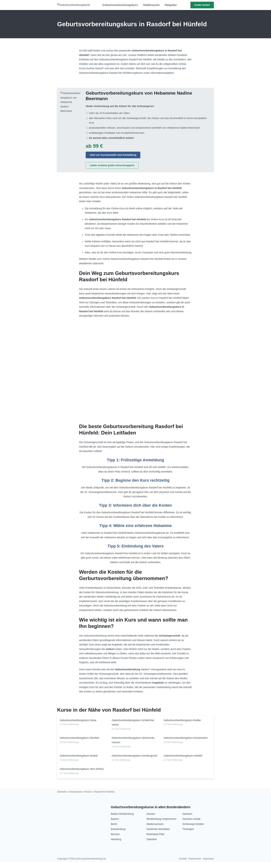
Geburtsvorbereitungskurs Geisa (78, 720)
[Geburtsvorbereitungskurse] (73, 4)
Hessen (88, 792)
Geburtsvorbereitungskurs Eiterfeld (79, 737)
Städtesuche (151, 4)
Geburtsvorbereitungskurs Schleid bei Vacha (133, 722)
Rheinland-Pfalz (155, 834)
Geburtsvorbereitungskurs (120, 4)
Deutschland (75, 792)
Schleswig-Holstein (193, 824)
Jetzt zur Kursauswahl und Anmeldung (113, 154)
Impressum (208, 858)
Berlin (114, 824)
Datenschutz (194, 858)
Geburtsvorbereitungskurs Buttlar (182, 720)
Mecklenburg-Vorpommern (161, 819)
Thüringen (188, 829)
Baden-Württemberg (122, 813)
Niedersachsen (155, 824)
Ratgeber (171, 4)
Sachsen (187, 813)
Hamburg (116, 839)
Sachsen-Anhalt (191, 819)
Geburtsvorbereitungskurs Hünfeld (183, 755)
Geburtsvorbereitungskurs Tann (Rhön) (82, 769)
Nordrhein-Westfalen (158, 829)
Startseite (62, 792)
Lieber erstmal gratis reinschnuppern (112, 165)
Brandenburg (118, 829)
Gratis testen (202, 5)
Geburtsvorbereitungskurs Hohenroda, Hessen (133, 740)
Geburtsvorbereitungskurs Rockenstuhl (185, 737)
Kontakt (183, 858)
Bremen (115, 834)
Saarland (152, 839)
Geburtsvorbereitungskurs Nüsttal (79, 755)
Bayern (115, 819)
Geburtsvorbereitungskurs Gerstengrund (134, 755)
